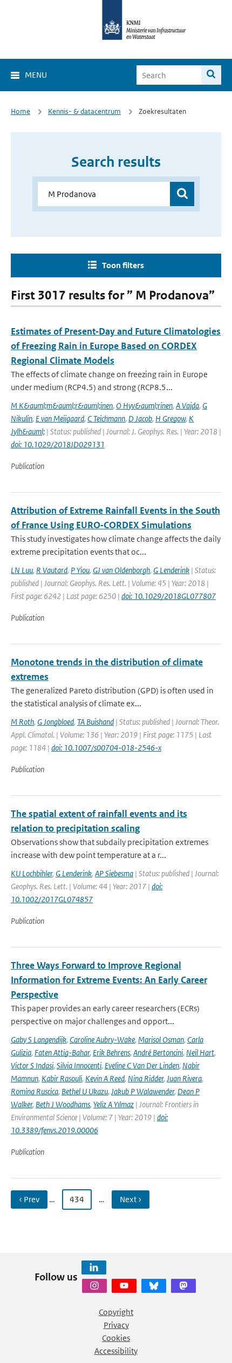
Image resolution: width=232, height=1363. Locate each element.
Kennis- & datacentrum (84, 111)
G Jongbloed (55, 722)
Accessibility (116, 1351)
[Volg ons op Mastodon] (183, 1286)
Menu (36, 75)
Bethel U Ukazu (85, 1091)
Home (20, 111)
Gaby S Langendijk (38, 1039)
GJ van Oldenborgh (121, 570)
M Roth (22, 722)
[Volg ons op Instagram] (94, 1286)
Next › (130, 1199)
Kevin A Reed (105, 1078)
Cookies (116, 1338)
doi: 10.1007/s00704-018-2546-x (106, 747)
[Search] (211, 75)
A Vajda (187, 405)
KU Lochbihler (31, 873)
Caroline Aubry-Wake (102, 1039)
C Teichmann (106, 418)
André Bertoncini (158, 1052)
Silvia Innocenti (79, 1065)
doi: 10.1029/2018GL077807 (168, 596)
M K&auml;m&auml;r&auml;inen (62, 405)
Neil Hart (200, 1052)
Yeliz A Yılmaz (113, 1104)
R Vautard (51, 570)
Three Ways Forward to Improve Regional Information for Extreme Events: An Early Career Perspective (109, 979)
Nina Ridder (145, 1078)
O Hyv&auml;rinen (144, 405)
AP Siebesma (114, 873)
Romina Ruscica (34, 1091)
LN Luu (22, 570)
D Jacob (140, 418)
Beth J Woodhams (63, 1104)
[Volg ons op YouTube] (124, 1286)
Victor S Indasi (32, 1065)
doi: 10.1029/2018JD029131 (58, 444)
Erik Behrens (111, 1052)
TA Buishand (95, 722)
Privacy (116, 1325)
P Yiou (80, 570)
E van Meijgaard (60, 418)
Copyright (116, 1312)
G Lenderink (171, 570)
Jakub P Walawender (142, 1091)
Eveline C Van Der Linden (142, 1065)
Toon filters (123, 265)
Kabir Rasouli (62, 1078)
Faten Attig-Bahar (62, 1052)
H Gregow (170, 418)
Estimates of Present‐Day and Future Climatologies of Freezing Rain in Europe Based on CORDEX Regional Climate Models (116, 345)
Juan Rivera (184, 1078)
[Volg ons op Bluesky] (153, 1286)
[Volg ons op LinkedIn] (93, 1267)
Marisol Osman (161, 1039)
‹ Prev (29, 1199)
